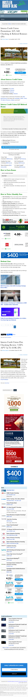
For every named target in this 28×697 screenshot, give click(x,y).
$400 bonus (9, 158)
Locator (12, 88)
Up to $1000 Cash (11, 531)
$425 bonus (21, 162)
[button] (14, 173)
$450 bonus (22, 167)
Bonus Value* (6, 647)
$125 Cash (9, 555)
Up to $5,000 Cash (11, 494)
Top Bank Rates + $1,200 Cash (14, 500)
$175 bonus (22, 158)
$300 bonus (9, 162)
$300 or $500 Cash (11, 547)
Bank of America (6, 100)
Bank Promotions (8, 337)
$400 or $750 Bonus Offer (12, 543)
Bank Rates (7, 383)
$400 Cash (9, 526)
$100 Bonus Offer (11, 539)
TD (1, 100)
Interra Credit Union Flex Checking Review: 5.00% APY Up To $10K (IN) (12, 345)
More (14, 334)
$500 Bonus (9, 520)
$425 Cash (9, 551)
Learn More (11, 622)
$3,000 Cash (10, 504)
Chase (25, 98)
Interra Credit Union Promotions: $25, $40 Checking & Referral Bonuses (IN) (14, 32)
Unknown (15, 93)
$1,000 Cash (10, 566)
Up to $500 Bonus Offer (12, 535)
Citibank (13, 100)
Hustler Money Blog (14, 4)
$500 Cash (9, 516)
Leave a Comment (23, 43)
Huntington (17, 98)
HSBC (21, 98)
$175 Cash (9, 560)
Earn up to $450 (10, 509)
